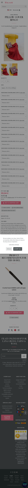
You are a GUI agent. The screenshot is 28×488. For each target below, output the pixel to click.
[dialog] (14, 244)
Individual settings (14, 244)
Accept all (17, 249)
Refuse (9, 249)
